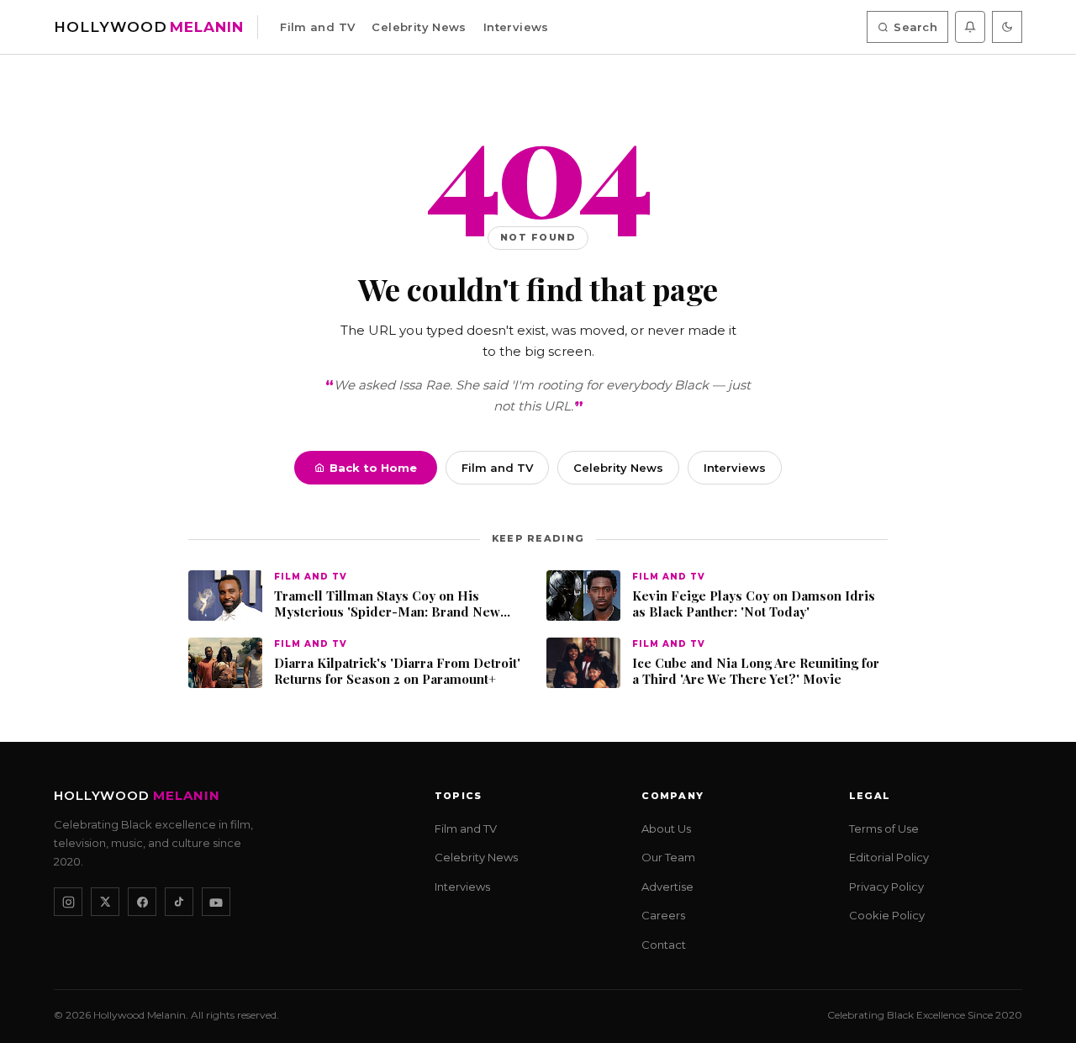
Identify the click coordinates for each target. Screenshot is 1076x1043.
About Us (666, 828)
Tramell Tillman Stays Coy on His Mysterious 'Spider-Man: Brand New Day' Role (387, 604)
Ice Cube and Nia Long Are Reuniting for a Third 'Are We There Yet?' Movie (755, 671)
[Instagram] (68, 901)
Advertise (667, 886)
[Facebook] (142, 901)
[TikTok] (179, 901)
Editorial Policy (889, 857)
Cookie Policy (887, 915)
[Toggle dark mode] (1007, 27)
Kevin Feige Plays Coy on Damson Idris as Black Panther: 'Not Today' (753, 604)
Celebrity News (419, 27)
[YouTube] (216, 901)
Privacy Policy (886, 886)
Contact (663, 944)
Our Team (668, 857)
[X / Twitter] (105, 901)
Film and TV (317, 27)
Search (915, 27)
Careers (663, 915)
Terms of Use (884, 828)
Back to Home (373, 467)
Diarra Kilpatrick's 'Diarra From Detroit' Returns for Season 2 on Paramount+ (397, 671)
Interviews (516, 27)
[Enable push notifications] (970, 27)
